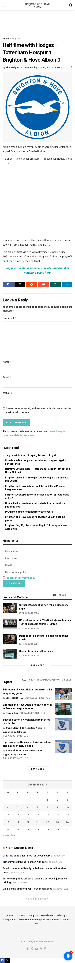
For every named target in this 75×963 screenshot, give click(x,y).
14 (37, 814)
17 (67, 814)
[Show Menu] (4, 5)
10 (67, 807)
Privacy (61, 915)
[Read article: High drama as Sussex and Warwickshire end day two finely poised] (63, 746)
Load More (37, 665)
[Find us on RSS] (41, 949)
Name (7, 361)
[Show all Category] (69, 595)
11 (7, 814)
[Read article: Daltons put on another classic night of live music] (10, 639)
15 (47, 814)
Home (6, 38)
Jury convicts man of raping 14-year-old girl (30, 455)
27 (27, 829)
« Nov (6, 835)
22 (47, 822)
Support (33, 915)
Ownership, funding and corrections (39, 919)
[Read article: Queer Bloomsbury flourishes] (10, 654)
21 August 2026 (13, 758)
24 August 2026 (30, 613)
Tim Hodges (12, 67)
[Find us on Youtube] (36, 949)
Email (7, 377)
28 (37, 829)
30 (57, 829)
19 (17, 822)
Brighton (16, 38)
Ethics (65, 919)
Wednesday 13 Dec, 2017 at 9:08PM (44, 67)
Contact (21, 915)
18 (7, 822)
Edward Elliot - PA (14, 698)
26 (17, 829)
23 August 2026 (35, 698)
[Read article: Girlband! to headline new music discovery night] (10, 608)
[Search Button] (70, 5)
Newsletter (47, 915)
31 (67, 829)
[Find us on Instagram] (45, 949)
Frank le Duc (11, 713)
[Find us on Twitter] (31, 949)
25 (7, 829)
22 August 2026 (13, 736)
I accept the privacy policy (20, 577)
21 (37, 822)
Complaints (9, 919)
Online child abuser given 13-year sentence (27, 888)
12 (17, 814)
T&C (37, 923)
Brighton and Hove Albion (43, 680)
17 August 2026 (30, 644)
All (54, 595)
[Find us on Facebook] (27, 949)
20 (27, 822)
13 (27, 814)
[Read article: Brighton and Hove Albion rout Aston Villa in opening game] (63, 694)
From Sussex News (19, 848)
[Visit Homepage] (37, 5)
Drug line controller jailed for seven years (29, 511)
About (10, 915)
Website (7, 393)
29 (47, 829)
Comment (9, 318)
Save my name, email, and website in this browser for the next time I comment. (38, 410)
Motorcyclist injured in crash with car (24, 861)
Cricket (66, 680)
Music (62, 595)
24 (67, 822)
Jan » (14, 835)
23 (57, 822)
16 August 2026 (30, 655)
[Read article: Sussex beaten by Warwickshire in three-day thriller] (63, 724)
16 (57, 814)
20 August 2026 (30, 628)
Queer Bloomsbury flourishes (36, 651)
